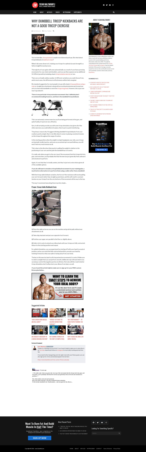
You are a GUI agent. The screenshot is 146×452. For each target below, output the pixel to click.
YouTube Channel (93, 65)
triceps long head (62, 88)
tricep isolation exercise (63, 74)
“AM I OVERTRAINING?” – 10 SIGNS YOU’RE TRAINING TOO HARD (75, 322)
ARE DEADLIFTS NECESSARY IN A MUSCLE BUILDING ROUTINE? (39, 338)
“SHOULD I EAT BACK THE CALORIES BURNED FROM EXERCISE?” (56, 322)
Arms (45, 31)
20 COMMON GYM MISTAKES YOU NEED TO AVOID (73, 431)
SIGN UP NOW (39, 438)
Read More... (92, 72)
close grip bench (48, 57)
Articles (110, 63)
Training (49, 31)
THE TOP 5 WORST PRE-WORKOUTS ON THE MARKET (74, 433)
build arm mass (48, 60)
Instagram (60, 350)
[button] (39, 425)
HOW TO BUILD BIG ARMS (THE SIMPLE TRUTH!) (75, 338)
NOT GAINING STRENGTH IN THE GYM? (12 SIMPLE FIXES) (57, 338)
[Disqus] (58, 388)
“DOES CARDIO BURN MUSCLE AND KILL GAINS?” (39, 321)
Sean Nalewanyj (37, 31)
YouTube (42, 350)
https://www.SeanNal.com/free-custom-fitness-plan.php (53, 359)
